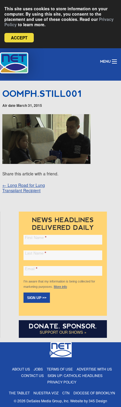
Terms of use (60, 368)
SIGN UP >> (36, 298)
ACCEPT (19, 38)
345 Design (98, 400)
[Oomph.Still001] (46, 162)
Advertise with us (94, 368)
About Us (21, 368)
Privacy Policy (61, 381)
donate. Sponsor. (63, 326)
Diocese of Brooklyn (94, 392)
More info (60, 286)
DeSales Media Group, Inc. (47, 400)
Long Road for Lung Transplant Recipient (23, 187)
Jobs (38, 368)
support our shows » (63, 332)
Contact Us (32, 375)
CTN (66, 392)
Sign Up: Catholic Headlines (75, 375)
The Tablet (19, 392)
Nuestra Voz (45, 392)
